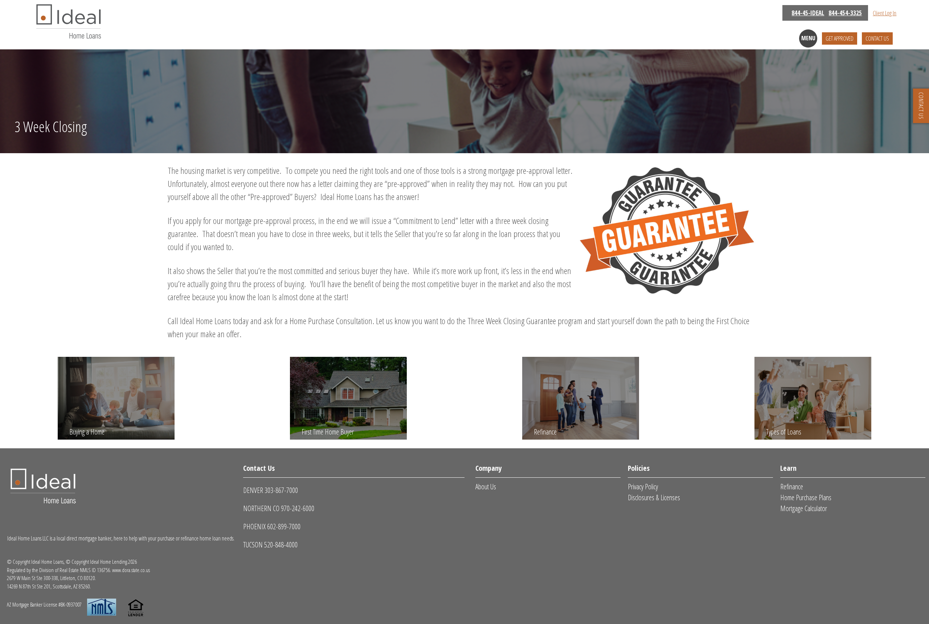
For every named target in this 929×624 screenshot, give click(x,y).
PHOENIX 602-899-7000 (271, 526)
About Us (485, 487)
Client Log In (884, 13)
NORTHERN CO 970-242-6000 (278, 508)
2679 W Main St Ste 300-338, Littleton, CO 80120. (51, 578)
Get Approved (840, 38)
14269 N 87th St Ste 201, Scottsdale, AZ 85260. (49, 586)
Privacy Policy (643, 487)
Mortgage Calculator (803, 508)
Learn (788, 468)
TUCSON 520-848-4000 (270, 545)
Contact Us (877, 38)
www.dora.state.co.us (131, 570)
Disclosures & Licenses (654, 497)
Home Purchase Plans (805, 497)
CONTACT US (921, 105)
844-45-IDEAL (807, 13)
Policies (639, 468)
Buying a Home (87, 432)
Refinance (545, 432)
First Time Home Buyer (328, 432)
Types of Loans (783, 432)
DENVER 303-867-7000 (270, 490)
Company (488, 468)
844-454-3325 (845, 13)
